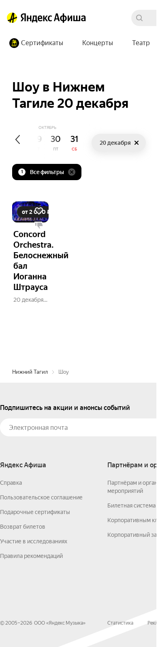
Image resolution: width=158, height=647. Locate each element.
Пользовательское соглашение (41, 497)
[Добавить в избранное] (39, 211)
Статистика (120, 623)
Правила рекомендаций (31, 556)
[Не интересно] (39, 226)
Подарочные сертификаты (35, 512)
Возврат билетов (22, 526)
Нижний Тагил (30, 372)
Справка (11, 482)
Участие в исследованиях (33, 541)
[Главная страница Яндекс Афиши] (12, 18)
